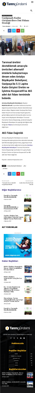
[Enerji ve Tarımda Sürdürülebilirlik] (27, 198)
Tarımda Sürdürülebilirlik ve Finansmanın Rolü (11, 207)
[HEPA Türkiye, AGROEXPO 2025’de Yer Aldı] (28, 279)
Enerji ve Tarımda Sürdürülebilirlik (10, 196)
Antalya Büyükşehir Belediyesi (14, 166)
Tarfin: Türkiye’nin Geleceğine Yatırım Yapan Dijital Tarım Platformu (13, 217)
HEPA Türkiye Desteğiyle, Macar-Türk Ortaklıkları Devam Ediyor (13, 268)
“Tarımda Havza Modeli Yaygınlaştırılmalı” (9, 183)
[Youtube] (24, 338)
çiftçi (24, 166)
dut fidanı (5, 168)
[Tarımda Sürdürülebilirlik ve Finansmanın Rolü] (27, 208)
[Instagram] (14, 338)
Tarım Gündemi (6, 26)
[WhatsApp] (22, 31)
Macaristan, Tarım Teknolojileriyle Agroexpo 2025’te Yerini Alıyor (13, 299)
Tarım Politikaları (7, 15)
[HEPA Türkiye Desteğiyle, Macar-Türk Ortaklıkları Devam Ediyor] (28, 269)
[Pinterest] (18, 31)
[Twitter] (14, 31)
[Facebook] (9, 31)
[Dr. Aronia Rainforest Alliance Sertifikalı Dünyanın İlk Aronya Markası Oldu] (28, 289)
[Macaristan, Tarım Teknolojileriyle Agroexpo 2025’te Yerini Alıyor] (28, 301)
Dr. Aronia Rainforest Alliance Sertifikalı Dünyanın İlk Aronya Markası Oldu (12, 289)
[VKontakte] (21, 338)
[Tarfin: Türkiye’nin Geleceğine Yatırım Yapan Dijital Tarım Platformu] (27, 218)
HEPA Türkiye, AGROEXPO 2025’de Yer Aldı (13, 278)
